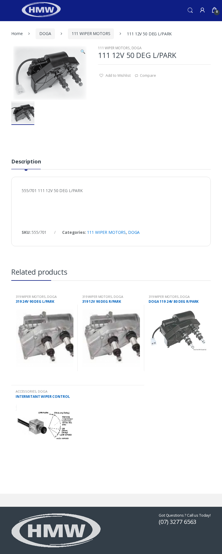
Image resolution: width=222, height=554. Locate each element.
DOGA (45, 33)
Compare (148, 75)
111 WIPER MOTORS (91, 33)
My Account (202, 10)
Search (190, 10)
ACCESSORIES (26, 391)
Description (26, 162)
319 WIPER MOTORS (31, 296)
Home (17, 33)
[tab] (26, 164)
